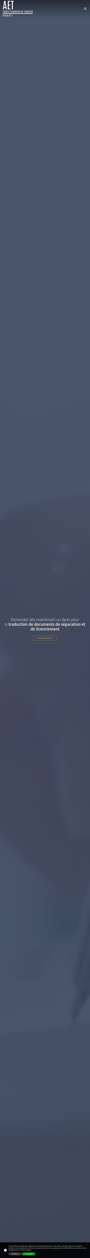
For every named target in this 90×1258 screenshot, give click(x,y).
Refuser (16, 1254)
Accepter (30, 1254)
